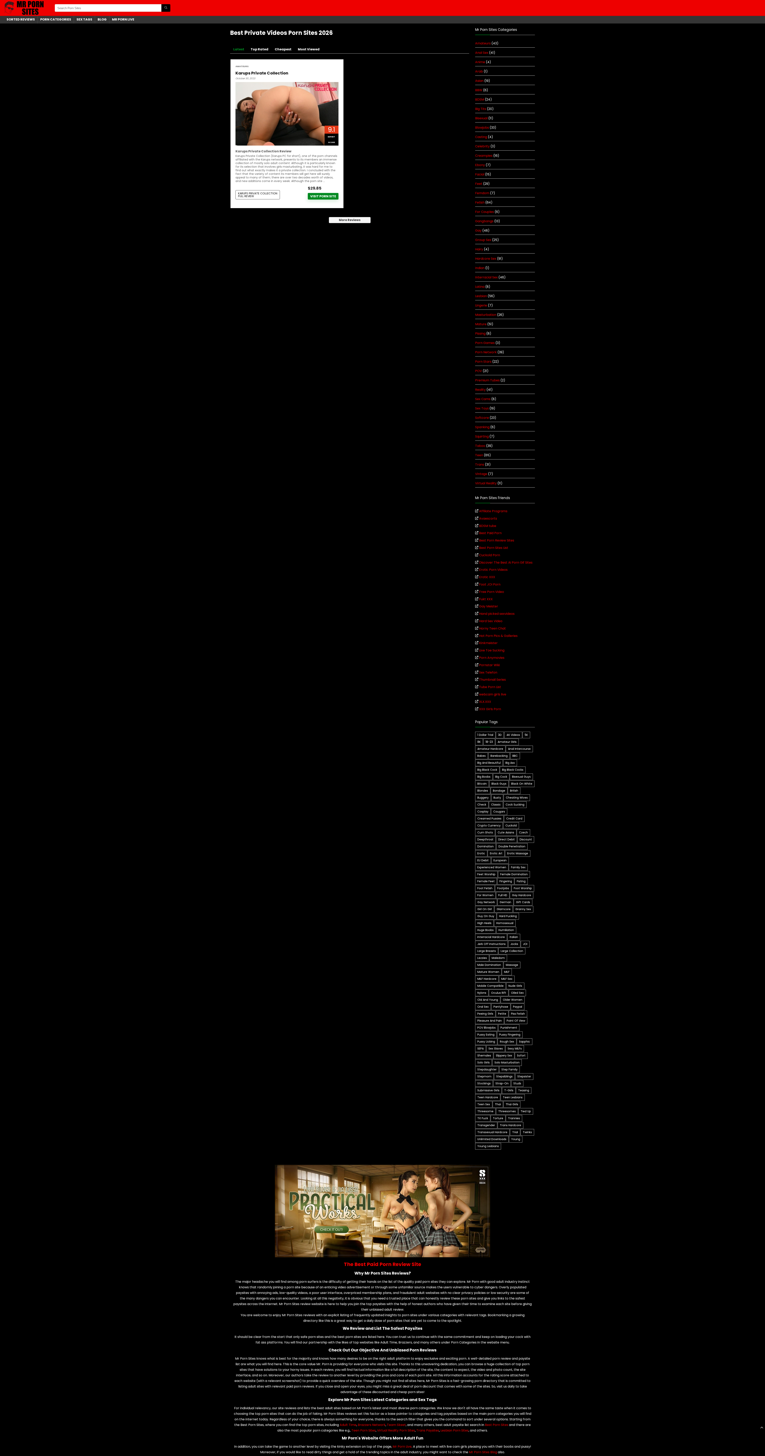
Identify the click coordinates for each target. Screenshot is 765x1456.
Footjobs (503, 888)
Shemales (484, 1055)
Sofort (521, 1055)
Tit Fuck (482, 1118)
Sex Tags (84, 19)
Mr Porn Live (402, 1446)
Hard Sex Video (490, 621)
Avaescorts (488, 518)
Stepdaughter (487, 1069)
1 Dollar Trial (485, 735)
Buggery (483, 798)
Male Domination (489, 965)
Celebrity (482, 146)
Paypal (517, 1007)
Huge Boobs (485, 930)
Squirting (482, 436)
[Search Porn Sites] (165, 8)
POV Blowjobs (486, 1028)
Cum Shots (485, 832)
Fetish (479, 202)
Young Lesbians (488, 1146)
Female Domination (514, 874)
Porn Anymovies (491, 657)
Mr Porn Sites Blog (483, 1452)
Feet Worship (486, 874)
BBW (478, 90)
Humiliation (506, 930)
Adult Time (348, 1425)
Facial (479, 174)
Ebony (480, 165)
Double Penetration (511, 846)
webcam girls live (492, 694)
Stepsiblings (504, 1076)
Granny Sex (523, 909)
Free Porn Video (491, 591)
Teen (479, 455)
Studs (517, 1083)
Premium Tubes (487, 380)
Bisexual (481, 118)
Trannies (514, 1118)
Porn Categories (55, 19)
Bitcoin (482, 784)
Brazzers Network (371, 1425)
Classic (496, 805)
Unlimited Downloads (491, 1139)
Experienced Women (491, 867)
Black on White (521, 784)
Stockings (484, 1083)
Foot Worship (523, 888)
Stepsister (524, 1076)
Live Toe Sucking (491, 650)
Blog (102, 19)
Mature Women (488, 972)
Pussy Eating (485, 1035)
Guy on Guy (485, 916)
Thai (498, 1104)
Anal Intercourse (519, 749)
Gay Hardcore (521, 895)
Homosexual (504, 923)
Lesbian (481, 296)
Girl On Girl (484, 909)
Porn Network (486, 352)
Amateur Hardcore (490, 749)
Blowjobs (482, 127)
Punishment (508, 1028)
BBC (515, 756)
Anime (480, 62)
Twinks (527, 1132)
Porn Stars (483, 361)
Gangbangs (484, 221)
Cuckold (511, 825)
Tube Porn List (490, 687)
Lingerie (481, 305)
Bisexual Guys (521, 777)
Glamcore (504, 909)
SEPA (480, 1049)
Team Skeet (396, 1425)
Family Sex (518, 867)
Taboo (480, 446)
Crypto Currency (489, 825)
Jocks (514, 944)
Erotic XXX (487, 577)
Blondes (482, 791)
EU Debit (483, 860)
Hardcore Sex (485, 258)
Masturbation (485, 314)
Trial (515, 1132)
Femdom (482, 193)
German (505, 902)
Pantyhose (500, 1007)
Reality (480, 389)
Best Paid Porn (490, 533)
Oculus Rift (498, 993)
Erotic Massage (517, 853)
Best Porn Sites (496, 1425)
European (500, 860)
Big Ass (510, 763)
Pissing (480, 333)
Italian (514, 937)
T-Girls (508, 1090)
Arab (479, 71)
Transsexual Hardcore (492, 1132)
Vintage (481, 474)
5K (526, 735)
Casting (481, 137)
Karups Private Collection (261, 73)
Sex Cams (482, 399)
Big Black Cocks (512, 770)
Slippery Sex (504, 1055)
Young (515, 1139)
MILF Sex (506, 979)
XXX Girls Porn (490, 709)
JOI (525, 944)
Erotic (481, 853)
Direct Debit (506, 839)
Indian (479, 268)
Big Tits (480, 109)
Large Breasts (486, 951)
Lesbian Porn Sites (454, 1430)
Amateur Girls (507, 742)
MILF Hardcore (486, 979)
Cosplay (482, 812)
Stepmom (484, 1076)
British (514, 791)
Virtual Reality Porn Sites (396, 1430)
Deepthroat (485, 839)
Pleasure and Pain (489, 1021)
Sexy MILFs (515, 1049)
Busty (497, 798)
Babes (481, 756)
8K (479, 742)
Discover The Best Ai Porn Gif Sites (506, 562)
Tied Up (526, 1111)
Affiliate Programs (493, 511)
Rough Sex (507, 1042)
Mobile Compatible (490, 986)
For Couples (484, 212)
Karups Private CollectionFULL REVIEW (257, 194)
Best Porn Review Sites (496, 540)
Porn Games (485, 343)
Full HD (502, 895)
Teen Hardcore (487, 1097)
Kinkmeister (488, 643)
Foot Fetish (484, 888)
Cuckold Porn (489, 555)
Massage (512, 965)
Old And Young (487, 1000)
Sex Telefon (488, 672)
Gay (478, 230)
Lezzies (482, 958)
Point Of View (516, 1021)
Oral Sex (483, 1007)
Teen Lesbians (513, 1097)
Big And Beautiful (489, 763)
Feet (478, 183)
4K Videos (513, 735)
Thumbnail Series (492, 679)
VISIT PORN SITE (323, 196)
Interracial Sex (486, 277)
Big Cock (501, 777)
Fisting (521, 881)
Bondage (499, 791)
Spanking (482, 427)
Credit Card (514, 819)
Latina (479, 286)
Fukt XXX (486, 599)
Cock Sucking (515, 805)
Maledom (498, 958)
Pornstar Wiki (489, 665)
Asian (479, 80)
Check (481, 805)
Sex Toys (482, 408)
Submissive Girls (488, 1090)
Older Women (512, 1000)
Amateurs (242, 66)
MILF (507, 972)
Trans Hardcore (510, 1125)
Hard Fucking (508, 916)
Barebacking (499, 756)
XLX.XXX (485, 701)
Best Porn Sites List (493, 547)
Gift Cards (523, 902)
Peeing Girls (485, 1014)
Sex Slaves (495, 1049)
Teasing (523, 1090)
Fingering (505, 881)
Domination (485, 846)
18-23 (489, 742)
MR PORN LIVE (123, 19)
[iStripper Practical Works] (382, 1167)
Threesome (485, 1111)
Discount (526, 839)
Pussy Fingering (509, 1035)
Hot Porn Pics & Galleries (498, 636)
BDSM (479, 99)
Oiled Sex (517, 993)
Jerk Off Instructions (491, 944)
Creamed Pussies (489, 819)
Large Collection (512, 951)
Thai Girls (512, 1104)
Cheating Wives (517, 798)
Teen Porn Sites (363, 1430)
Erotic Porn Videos (493, 569)
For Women (485, 895)
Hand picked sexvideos (497, 613)
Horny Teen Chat (492, 628)
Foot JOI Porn (489, 584)
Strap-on (502, 1083)
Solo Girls (483, 1062)
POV (478, 371)
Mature (480, 324)
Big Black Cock (487, 770)
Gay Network (486, 902)
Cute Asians (506, 832)
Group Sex (483, 240)
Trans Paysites (427, 1430)
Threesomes (507, 1111)
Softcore (482, 417)
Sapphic (524, 1042)
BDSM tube (487, 526)
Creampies (483, 155)
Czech (523, 832)
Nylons (481, 993)
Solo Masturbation (507, 1062)
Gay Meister (488, 606)
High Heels (484, 923)
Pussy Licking (486, 1042)
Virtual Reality (486, 483)
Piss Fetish (518, 1014)
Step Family (509, 1069)
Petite (502, 1014)
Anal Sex (481, 52)
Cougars (499, 812)
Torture (498, 1118)
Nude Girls (515, 986)
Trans (479, 464)
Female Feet (486, 881)
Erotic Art (496, 853)
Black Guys (498, 784)
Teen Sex (483, 1104)
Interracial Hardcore (491, 937)
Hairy (479, 249)
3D (500, 735)
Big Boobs (483, 777)
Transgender (486, 1125)
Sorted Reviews (21, 19)
